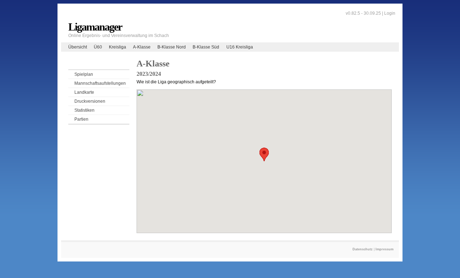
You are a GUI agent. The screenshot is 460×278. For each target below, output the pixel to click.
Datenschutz (363, 249)
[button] (264, 154)
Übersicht (77, 47)
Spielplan (83, 74)
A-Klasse (142, 47)
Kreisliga (117, 47)
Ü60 (98, 47)
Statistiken (84, 110)
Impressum (385, 249)
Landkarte (84, 92)
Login (389, 13)
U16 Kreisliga (239, 47)
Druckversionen (89, 101)
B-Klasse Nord (171, 47)
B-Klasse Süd (206, 47)
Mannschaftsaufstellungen (100, 83)
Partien (81, 119)
